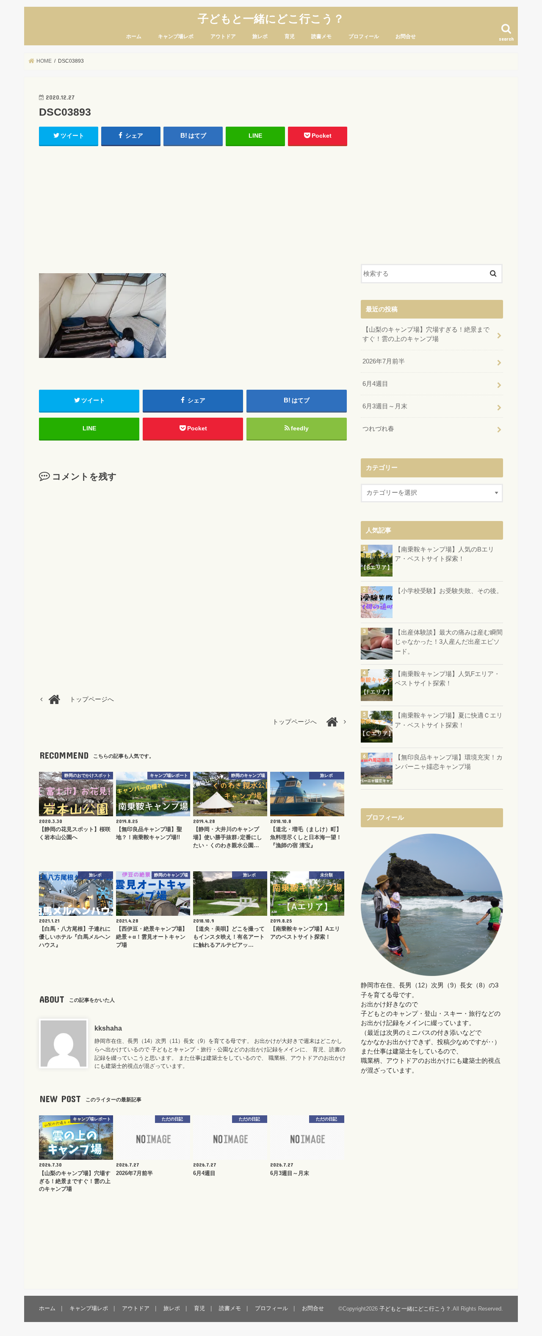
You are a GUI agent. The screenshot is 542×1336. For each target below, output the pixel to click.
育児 (290, 36)
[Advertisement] (193, 207)
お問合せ (405, 36)
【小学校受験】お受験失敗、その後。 (449, 591)
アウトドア (223, 36)
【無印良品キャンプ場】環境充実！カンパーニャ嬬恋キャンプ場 (449, 762)
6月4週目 (375, 383)
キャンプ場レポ (176, 36)
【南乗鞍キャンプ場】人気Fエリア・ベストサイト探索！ (447, 679)
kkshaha (108, 1028)
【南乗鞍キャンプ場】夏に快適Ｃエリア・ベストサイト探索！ (449, 720)
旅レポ (260, 36)
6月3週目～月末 (384, 406)
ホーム (133, 36)
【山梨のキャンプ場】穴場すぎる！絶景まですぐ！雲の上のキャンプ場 (425, 334)
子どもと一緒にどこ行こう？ (271, 18)
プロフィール (363, 36)
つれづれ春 (378, 428)
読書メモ (321, 36)
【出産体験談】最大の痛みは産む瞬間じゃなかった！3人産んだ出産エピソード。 (449, 641)
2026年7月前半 (383, 361)
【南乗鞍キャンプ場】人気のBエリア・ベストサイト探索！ (444, 554)
